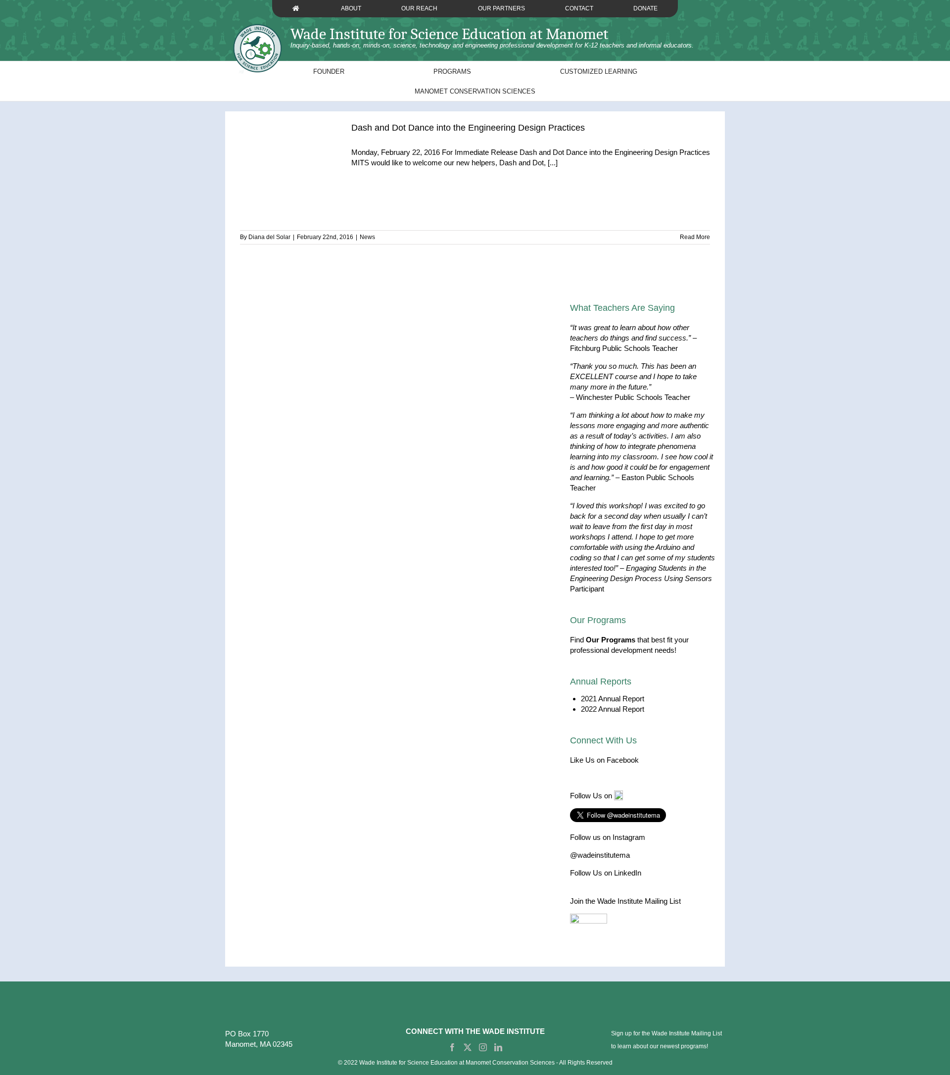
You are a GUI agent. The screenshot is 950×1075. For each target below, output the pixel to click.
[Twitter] (468, 1047)
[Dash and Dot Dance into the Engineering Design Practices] (289, 187)
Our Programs (610, 639)
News (367, 237)
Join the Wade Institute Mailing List (625, 901)
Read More (695, 237)
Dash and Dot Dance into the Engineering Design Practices (468, 128)
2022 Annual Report (612, 709)
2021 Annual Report (612, 698)
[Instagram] (483, 1047)
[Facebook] (452, 1047)
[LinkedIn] (498, 1047)
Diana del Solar (269, 237)
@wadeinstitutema (600, 855)
